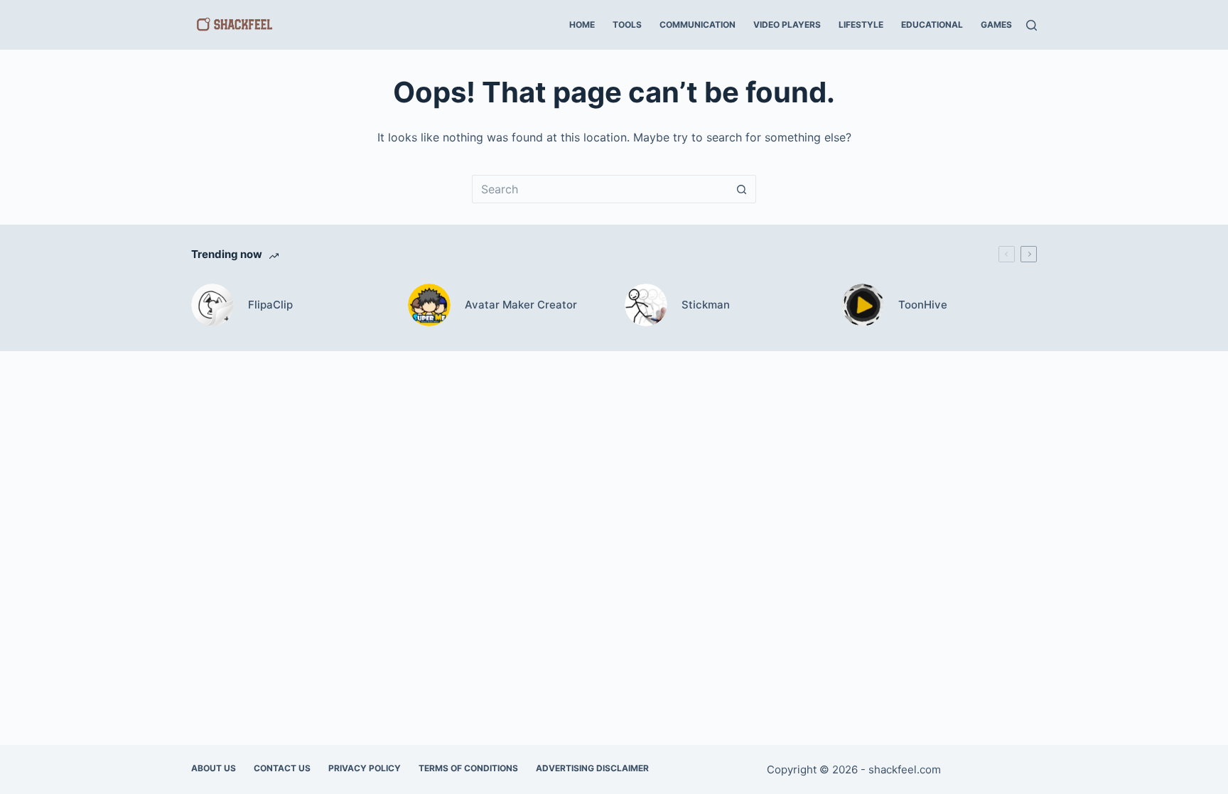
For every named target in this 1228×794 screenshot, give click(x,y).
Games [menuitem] (996, 24)
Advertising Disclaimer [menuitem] (592, 768)
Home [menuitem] (582, 24)
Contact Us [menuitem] (282, 768)
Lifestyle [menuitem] (861, 24)
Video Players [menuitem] (787, 24)
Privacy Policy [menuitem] (364, 768)
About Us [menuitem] (213, 768)
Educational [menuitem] (932, 24)
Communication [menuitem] (697, 24)
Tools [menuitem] (627, 24)
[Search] (1031, 25)
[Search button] (742, 189)
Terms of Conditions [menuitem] (468, 768)
